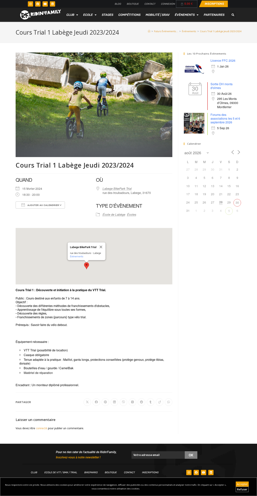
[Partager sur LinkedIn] (114, 402)
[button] (233, 15)
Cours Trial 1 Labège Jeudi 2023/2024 (220, 31)
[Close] (100, 246)
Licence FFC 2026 (223, 60)
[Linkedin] (52, 4)
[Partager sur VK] (132, 402)
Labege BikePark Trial (117, 188)
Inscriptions (150, 472)
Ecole (88, 15)
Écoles (131, 214)
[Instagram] (30, 4)
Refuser (242, 489)
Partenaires (214, 15)
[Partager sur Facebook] (96, 402)
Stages (107, 15)
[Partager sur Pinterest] (105, 402)
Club (70, 15)
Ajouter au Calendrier (43, 205)
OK (191, 455)
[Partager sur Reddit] (141, 402)
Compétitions (129, 15)
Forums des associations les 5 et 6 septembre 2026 (225, 118)
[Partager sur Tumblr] (150, 402)
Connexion (168, 3)
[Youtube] (45, 4)
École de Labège (114, 214)
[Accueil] (149, 31)
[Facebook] (37, 4)
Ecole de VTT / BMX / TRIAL (60, 472)
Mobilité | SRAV (158, 15)
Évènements (185, 15)
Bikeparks (91, 472)
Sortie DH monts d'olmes (222, 86)
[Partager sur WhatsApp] (168, 402)
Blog (118, 3)
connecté (41, 428)
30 (237, 202)
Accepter (242, 484)
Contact (149, 3)
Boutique (133, 3)
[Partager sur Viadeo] (159, 402)
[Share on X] (87, 402)
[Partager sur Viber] (123, 402)
